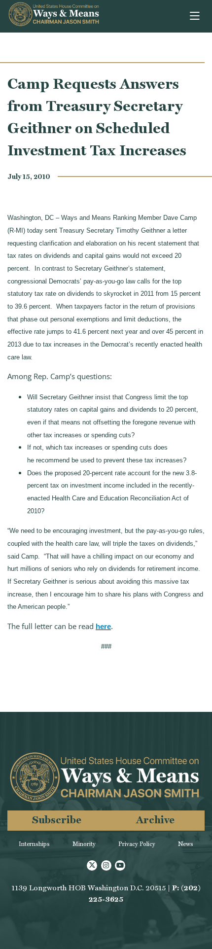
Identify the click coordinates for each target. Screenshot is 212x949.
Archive (155, 819)
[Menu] (195, 16)
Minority (84, 844)
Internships (34, 844)
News (185, 844)
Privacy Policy (136, 844)
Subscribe (56, 819)
